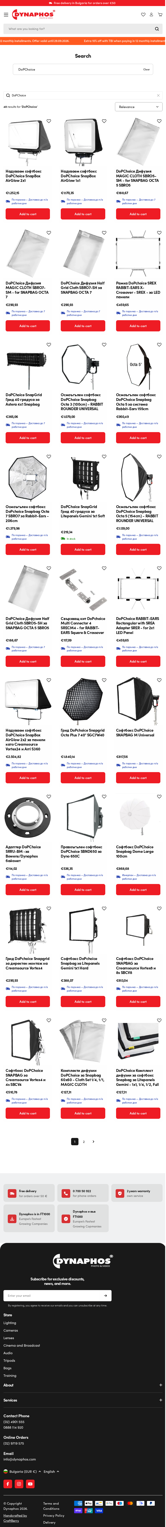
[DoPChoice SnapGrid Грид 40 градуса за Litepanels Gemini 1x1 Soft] (83, 477)
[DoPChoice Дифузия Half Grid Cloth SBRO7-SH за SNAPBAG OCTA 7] (83, 253)
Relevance (126, 107)
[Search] (157, 29)
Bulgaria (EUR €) (23, 1471)
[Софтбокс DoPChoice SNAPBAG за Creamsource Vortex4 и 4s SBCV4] (27, 1041)
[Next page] (92, 1141)
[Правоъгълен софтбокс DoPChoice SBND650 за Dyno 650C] (83, 817)
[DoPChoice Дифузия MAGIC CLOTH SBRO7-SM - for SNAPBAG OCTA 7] (27, 253)
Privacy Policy (53, 1515)
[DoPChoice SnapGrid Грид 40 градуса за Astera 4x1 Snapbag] (27, 365)
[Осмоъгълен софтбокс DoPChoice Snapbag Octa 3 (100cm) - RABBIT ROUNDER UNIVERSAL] (83, 365)
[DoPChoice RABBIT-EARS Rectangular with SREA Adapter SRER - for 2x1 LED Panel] (138, 589)
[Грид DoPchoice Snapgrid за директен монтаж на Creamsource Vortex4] (27, 929)
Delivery (48, 1522)
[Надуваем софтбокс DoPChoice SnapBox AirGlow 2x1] (27, 142)
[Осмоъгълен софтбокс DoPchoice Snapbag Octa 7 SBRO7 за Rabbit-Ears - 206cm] (27, 477)
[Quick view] (45, 127)
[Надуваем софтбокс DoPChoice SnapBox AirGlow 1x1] (83, 142)
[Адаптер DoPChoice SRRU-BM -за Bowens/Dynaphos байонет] (27, 817)
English (49, 1471)
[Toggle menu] (6, 14)
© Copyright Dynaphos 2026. (15, 1506)
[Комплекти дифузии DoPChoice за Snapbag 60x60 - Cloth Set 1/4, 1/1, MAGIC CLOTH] (83, 1041)
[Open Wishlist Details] (143, 14)
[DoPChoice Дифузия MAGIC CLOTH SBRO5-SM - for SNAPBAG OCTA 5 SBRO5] (138, 142)
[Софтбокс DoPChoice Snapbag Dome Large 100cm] (138, 817)
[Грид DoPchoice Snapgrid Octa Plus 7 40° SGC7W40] (83, 701)
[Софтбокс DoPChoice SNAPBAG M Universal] (138, 701)
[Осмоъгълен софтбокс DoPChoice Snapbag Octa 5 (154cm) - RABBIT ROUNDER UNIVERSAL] (138, 477)
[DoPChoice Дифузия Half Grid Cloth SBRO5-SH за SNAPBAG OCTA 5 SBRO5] (27, 589)
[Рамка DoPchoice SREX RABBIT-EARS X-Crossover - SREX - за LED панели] (138, 253)
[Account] (151, 14)
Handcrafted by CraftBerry (15, 1518)
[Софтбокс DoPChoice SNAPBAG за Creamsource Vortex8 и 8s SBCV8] (138, 929)
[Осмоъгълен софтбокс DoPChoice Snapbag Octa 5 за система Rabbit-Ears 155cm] (138, 365)
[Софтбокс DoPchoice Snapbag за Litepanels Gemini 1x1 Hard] (83, 929)
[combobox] (83, 29)
